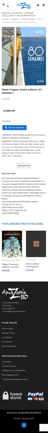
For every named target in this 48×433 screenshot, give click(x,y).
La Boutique (24, 138)
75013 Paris (17, 141)
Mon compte (7, 328)
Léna (26, 147)
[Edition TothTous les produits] (9, 111)
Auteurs (14, 19)
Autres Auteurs (28, 19)
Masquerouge (8, 153)
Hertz (7, 147)
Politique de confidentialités (14, 370)
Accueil (5, 19)
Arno (37, 141)
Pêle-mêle (26, 153)
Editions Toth (18, 144)
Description (24, 166)
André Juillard (18, 135)
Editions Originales (10, 138)
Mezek (18, 153)
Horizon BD (31, 260)
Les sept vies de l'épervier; (22, 150)
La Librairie (6, 362)
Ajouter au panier (16, 127)
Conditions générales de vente (15, 379)
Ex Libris (28, 144)
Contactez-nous (9, 366)
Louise (37, 150)
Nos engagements (10, 375)
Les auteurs (7, 342)
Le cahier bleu (17, 147)
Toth (9, 156)
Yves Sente (17, 156)
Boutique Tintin (8, 333)
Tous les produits (9, 346)
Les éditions (7, 337)
